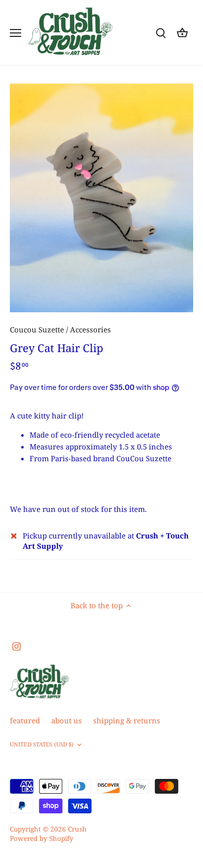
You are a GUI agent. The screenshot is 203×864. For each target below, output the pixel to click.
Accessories (90, 329)
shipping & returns (126, 720)
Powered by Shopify (41, 838)
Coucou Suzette (37, 329)
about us (66, 720)
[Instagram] (16, 645)
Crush (77, 829)
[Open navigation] (15, 33)
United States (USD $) (41, 744)
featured (25, 720)
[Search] (160, 32)
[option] (101, 198)
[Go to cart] (182, 32)
